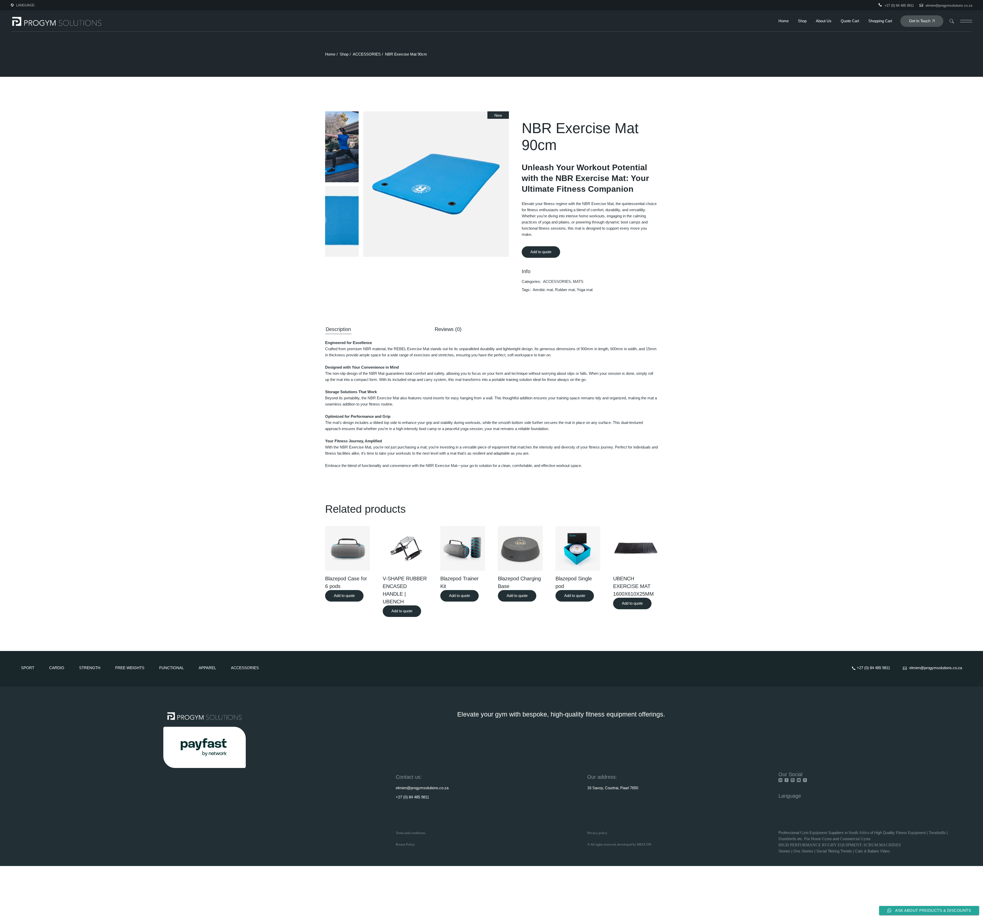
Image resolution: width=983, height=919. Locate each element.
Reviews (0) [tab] (448, 329)
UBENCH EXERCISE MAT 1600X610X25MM (633, 586)
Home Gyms (821, 839)
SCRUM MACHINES (882, 845)
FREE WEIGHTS (129, 668)
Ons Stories (803, 851)
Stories (784, 851)
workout (563, 465)
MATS (578, 281)
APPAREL (207, 668)
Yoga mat (585, 289)
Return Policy (405, 844)
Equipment (818, 832)
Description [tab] (338, 329)
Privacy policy (597, 833)
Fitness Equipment (911, 832)
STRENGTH (89, 668)
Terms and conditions (410, 833)
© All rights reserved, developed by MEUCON (619, 844)
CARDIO (56, 668)
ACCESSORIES (557, 281)
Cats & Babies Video (872, 851)
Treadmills (937, 832)
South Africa (859, 832)
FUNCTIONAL (171, 668)
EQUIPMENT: (850, 845)
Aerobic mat (543, 289)
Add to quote (540, 252)
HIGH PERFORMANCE (799, 845)
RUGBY (830, 845)
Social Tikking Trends (834, 851)
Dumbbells (787, 839)
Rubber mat (565, 289)
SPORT (27, 668)
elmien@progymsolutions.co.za (949, 5)
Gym (804, 832)
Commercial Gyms (855, 839)
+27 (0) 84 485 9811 (412, 797)
